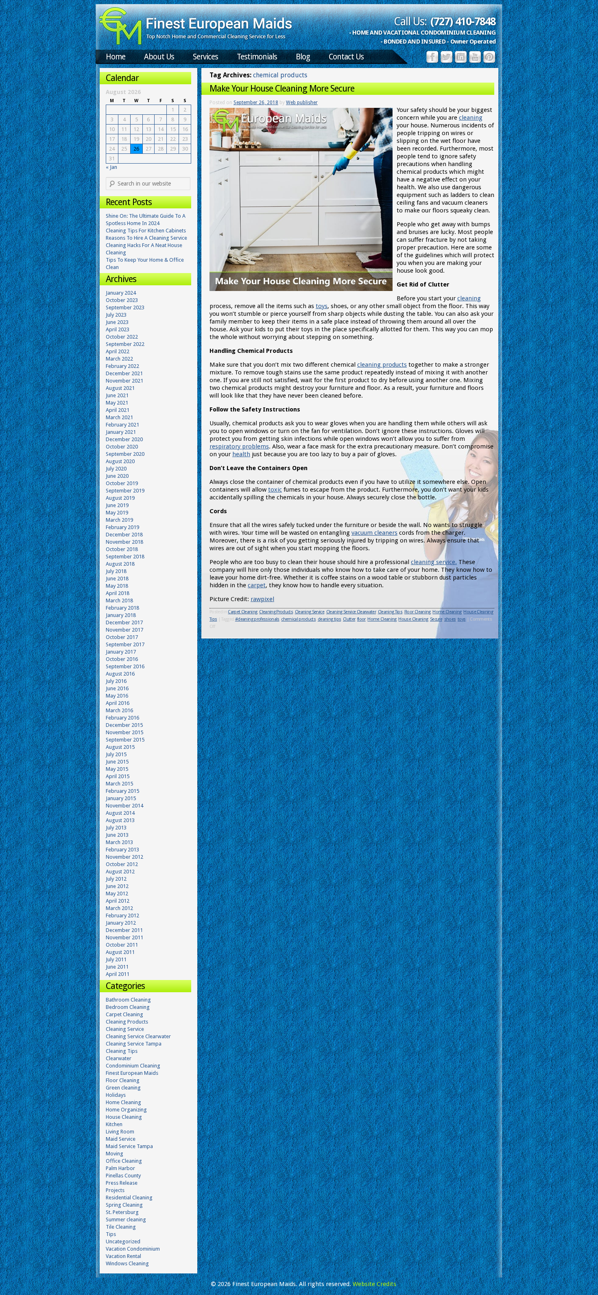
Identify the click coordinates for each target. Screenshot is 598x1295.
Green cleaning (123, 1088)
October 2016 (122, 659)
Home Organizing (126, 1110)
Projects (115, 1190)
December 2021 (124, 373)
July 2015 (116, 754)
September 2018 (125, 556)
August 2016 (120, 674)
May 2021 (117, 403)
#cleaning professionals (257, 619)
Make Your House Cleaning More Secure (282, 88)
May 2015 (117, 769)
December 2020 (124, 439)
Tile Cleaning (121, 1227)
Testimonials (257, 56)
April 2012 (117, 901)
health (241, 454)
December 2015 (124, 725)
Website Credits (374, 1284)
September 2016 (125, 666)
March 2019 (119, 520)
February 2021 (122, 425)
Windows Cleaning (127, 1263)
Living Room (120, 1132)
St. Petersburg (122, 1212)
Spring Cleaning (124, 1205)
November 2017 (124, 630)
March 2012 (119, 908)
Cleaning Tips (390, 612)
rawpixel (262, 599)
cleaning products (382, 364)
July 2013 (116, 828)
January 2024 (121, 293)
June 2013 (117, 835)
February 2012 (122, 915)
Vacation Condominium (133, 1249)
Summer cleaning (126, 1219)
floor (361, 619)
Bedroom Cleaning (128, 1007)
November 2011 (124, 937)
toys (321, 306)
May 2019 (117, 513)
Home (115, 56)
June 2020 (117, 476)
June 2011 (117, 967)
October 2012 (122, 864)
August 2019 (120, 498)
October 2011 (122, 945)
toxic (275, 489)
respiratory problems (239, 446)
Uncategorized (123, 1241)
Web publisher (302, 102)
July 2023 (116, 315)
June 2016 (117, 688)
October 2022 (122, 337)
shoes (450, 619)
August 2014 (120, 813)
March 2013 (119, 842)
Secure (436, 619)
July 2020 (116, 469)
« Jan (111, 167)
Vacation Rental (123, 1256)
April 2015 (117, 776)
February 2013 (122, 850)
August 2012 (120, 871)
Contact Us (346, 56)
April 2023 (117, 329)
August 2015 (120, 747)
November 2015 (124, 732)
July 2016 (116, 681)
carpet (257, 585)
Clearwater (118, 1058)
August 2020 (120, 461)
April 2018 (117, 593)
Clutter (349, 619)
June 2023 (117, 322)
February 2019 (122, 527)
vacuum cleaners (374, 532)
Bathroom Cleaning (128, 1000)
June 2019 (117, 505)
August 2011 (120, 952)
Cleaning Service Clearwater (351, 612)
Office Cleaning (124, 1161)
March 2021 (119, 417)
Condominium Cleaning (133, 1066)
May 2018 (117, 586)
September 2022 (125, 344)
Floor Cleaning (417, 612)
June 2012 (117, 886)
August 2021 (120, 388)
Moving (114, 1154)
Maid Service (120, 1139)
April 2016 (117, 703)
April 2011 (117, 974)
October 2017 (122, 637)
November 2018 (124, 542)
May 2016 (117, 696)
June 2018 (117, 578)
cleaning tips (329, 619)
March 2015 (119, 784)
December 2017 (124, 622)
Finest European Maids (132, 1073)
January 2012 (121, 923)
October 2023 (122, 300)
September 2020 (125, 454)
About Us (159, 56)
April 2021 (117, 410)
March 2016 (119, 710)
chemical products (298, 619)
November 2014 (124, 806)
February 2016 (122, 718)
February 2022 (122, 366)
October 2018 (122, 549)
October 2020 (122, 447)
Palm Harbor (120, 1168)
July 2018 (116, 571)
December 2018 (124, 535)
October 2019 (122, 483)
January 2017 (121, 652)
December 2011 (124, 930)
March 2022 (119, 359)
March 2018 (119, 600)
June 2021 (117, 395)
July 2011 (116, 959)
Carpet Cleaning (242, 612)
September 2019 (125, 491)
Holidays (116, 1095)
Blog (303, 56)
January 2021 (121, 432)
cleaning (470, 117)
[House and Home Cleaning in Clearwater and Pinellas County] (195, 43)
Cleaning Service (309, 612)
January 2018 (121, 615)
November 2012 (124, 857)
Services (205, 56)
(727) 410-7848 (462, 21)
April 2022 (117, 351)
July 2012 (116, 879)
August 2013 (120, 820)
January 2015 (121, 798)
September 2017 (125, 644)
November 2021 (124, 381)
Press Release (121, 1183)
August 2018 (120, 564)
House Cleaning (478, 612)
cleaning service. (434, 562)
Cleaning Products (276, 612)
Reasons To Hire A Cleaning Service (146, 238)
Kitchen (114, 1124)
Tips (213, 619)
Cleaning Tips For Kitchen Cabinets (146, 231)
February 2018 (122, 608)
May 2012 (117, 893)
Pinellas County (123, 1175)
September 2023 (125, 307)
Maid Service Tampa (129, 1146)
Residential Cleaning (129, 1197)
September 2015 (125, 740)
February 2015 (122, 791)
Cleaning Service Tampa (134, 1044)
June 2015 (117, 762)
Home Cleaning (446, 612)
